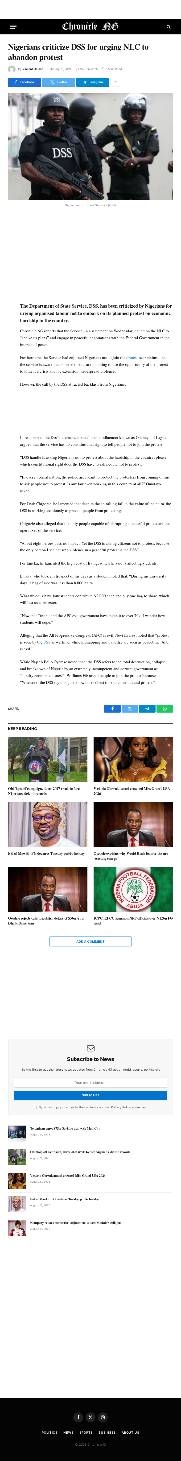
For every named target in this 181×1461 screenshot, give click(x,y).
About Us (130, 1432)
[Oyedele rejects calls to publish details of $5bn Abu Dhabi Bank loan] (47, 889)
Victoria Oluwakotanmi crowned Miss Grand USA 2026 (132, 791)
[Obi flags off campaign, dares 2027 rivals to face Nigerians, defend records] (47, 759)
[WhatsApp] (12, 242)
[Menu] (13, 26)
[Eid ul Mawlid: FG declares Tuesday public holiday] (47, 824)
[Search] (168, 26)
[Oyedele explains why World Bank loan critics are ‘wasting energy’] (133, 824)
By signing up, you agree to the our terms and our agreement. (93, 1107)
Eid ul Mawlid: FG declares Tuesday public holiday (46, 853)
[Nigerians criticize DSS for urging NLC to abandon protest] (90, 146)
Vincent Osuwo (32, 69)
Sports (86, 1432)
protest (132, 357)
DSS (46, 642)
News (68, 1432)
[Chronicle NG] (90, 26)
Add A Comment (90, 941)
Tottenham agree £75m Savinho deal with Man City (65, 1128)
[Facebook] (12, 221)
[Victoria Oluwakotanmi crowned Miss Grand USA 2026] (133, 759)
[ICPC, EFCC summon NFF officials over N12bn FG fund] (133, 889)
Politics (50, 1432)
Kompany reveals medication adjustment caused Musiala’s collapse (75, 1222)
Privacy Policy (121, 1107)
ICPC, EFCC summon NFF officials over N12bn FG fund (133, 921)
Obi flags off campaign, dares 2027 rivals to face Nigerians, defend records (43, 791)
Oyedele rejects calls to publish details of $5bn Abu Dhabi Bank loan (45, 921)
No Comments (89, 69)
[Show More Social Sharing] (115, 82)
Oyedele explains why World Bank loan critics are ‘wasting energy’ (131, 856)
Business (107, 1432)
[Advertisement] (96, 256)
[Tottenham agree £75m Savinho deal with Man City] (17, 1134)
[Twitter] (12, 231)
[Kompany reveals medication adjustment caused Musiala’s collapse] (17, 1228)
